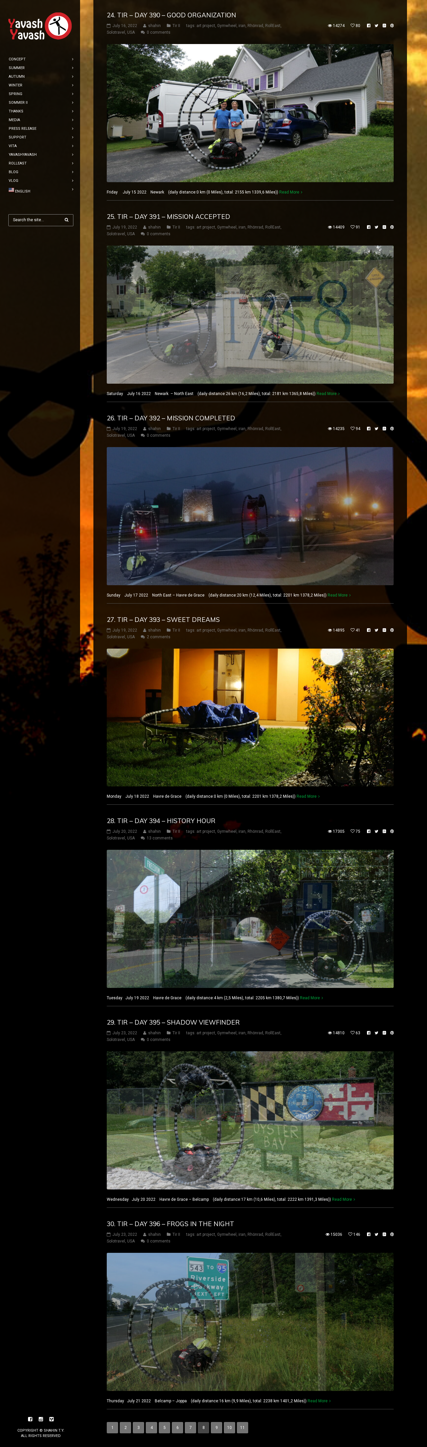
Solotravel (116, 32)
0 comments (158, 32)
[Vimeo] (51, 1419)
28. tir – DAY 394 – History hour (161, 821)
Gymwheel (227, 25)
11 (242, 1427)
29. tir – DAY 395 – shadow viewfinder (173, 1022)
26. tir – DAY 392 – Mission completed (171, 418)
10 (229, 1427)
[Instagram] (41, 1419)
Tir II (176, 25)
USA (131, 32)
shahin (154, 25)
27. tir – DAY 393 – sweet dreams (163, 620)
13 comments (160, 838)
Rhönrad (255, 25)
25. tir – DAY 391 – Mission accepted (168, 217)
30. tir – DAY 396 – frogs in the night (170, 1224)
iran (242, 25)
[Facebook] (30, 1419)
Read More (289, 192)
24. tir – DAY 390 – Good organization (171, 15)
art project (205, 25)
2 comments (158, 637)
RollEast (273, 25)
